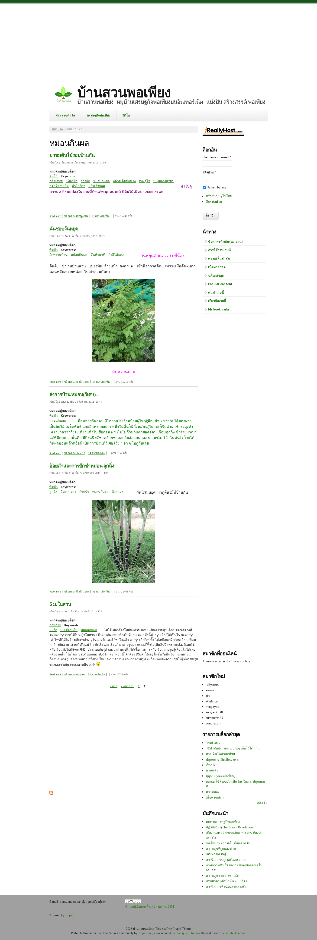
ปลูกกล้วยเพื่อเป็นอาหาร (223, 759)
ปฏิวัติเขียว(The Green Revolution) (230, 827)
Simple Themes (235, 933)
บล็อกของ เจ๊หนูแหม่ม (76, 216)
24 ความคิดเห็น (96, 453)
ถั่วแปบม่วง (68, 492)
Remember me (216, 187)
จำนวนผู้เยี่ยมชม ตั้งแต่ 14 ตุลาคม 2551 (149, 906)
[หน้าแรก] (63, 95)
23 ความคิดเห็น (100, 216)
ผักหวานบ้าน (58, 255)
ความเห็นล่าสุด (219, 258)
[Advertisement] (158, 40)
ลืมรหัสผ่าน (214, 202)
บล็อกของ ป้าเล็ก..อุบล (76, 381)
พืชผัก (53, 250)
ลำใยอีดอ (78, 186)
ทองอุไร (144, 181)
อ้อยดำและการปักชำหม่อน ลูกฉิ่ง (81, 466)
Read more (55, 216)
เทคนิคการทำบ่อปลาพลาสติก (226, 886)
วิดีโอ (126, 115)
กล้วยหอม (56, 181)
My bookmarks (219, 309)
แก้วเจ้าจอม (96, 186)
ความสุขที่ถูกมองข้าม (221, 848)
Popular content (220, 284)
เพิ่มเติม (262, 803)
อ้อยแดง (117, 492)
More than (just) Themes (184, 933)
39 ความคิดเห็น (101, 381)
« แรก (113, 686)
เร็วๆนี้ (210, 765)
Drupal (69, 915)
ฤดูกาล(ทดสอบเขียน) (220, 776)
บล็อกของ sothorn (74, 674)
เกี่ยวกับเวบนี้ (217, 301)
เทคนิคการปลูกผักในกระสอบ (226, 860)
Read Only (213, 743)
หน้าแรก (57, 129)
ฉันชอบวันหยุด (63, 229)
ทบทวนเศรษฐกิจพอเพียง (223, 822)
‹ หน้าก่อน (127, 686)
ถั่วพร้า (84, 492)
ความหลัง (213, 792)
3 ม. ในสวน (60, 604)
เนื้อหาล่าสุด (217, 267)
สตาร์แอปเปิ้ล (59, 186)
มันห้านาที (98, 255)
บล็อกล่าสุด (216, 275)
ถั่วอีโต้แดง (116, 255)
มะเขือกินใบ (69, 630)
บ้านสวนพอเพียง (124, 92)
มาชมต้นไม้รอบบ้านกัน (71, 155)
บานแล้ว (212, 770)
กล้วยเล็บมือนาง (124, 181)
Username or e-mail (217, 157)
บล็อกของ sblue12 (74, 453)
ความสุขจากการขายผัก (222, 876)
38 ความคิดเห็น (96, 674)
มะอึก (53, 630)
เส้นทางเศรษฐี (216, 854)
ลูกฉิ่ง (53, 492)
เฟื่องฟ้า (72, 181)
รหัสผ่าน (209, 172)
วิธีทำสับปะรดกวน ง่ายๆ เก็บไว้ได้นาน (233, 748)
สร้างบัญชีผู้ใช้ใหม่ (219, 196)
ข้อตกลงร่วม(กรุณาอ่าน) (225, 241)
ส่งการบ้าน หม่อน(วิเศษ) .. (73, 394)
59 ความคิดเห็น (101, 591)
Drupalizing (145, 933)
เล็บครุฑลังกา (215, 797)
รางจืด (85, 181)
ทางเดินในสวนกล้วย (220, 754)
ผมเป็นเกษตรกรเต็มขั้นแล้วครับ (228, 843)
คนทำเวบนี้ (216, 292)
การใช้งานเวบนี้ (219, 250)
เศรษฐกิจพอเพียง (98, 115)
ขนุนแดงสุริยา (163, 181)
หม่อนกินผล (101, 181)
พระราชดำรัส (65, 115)
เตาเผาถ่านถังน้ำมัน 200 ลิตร (226, 881)
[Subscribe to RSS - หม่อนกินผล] (51, 793)
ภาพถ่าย (55, 625)
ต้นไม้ (53, 176)
